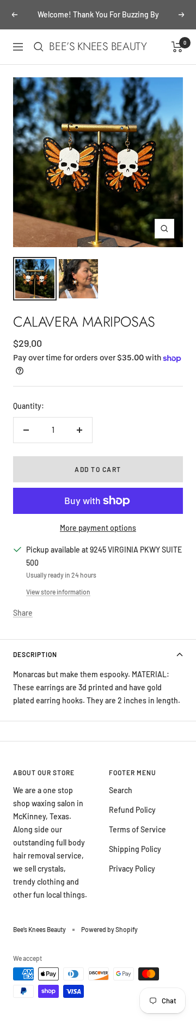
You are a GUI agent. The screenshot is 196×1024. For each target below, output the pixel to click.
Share (23, 612)
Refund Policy (132, 809)
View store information (58, 592)
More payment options (98, 527)
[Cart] (177, 46)
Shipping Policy (135, 849)
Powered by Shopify (109, 929)
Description (35, 654)
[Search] (39, 47)
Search (120, 790)
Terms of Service (137, 829)
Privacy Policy (132, 868)
